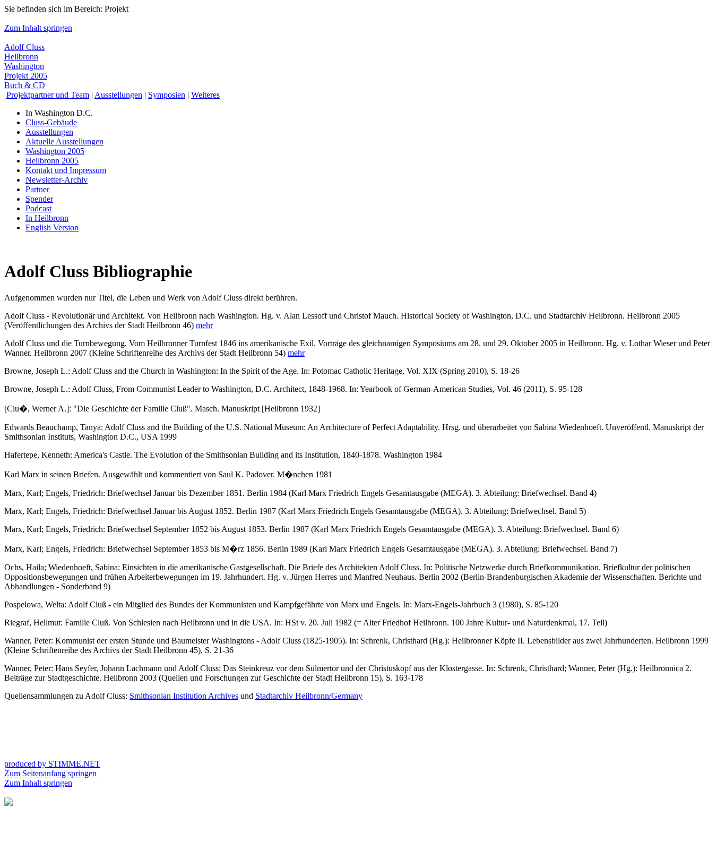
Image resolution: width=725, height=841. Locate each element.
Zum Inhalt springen (38, 27)
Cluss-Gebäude (51, 122)
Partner (37, 189)
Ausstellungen (118, 94)
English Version (52, 227)
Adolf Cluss (24, 47)
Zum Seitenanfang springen (50, 773)
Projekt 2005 (25, 75)
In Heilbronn (46, 217)
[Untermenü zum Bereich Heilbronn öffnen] (8, 803)
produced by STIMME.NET (52, 763)
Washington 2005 (54, 151)
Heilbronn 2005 (52, 160)
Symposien (166, 94)
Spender (39, 198)
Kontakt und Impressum (65, 170)
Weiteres (205, 94)
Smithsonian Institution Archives (184, 695)
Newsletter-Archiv (56, 179)
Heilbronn (21, 56)
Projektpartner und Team (47, 94)
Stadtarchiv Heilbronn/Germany (308, 695)
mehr (204, 325)
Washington (24, 66)
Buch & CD (24, 85)
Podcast (38, 208)
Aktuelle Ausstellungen (64, 141)
